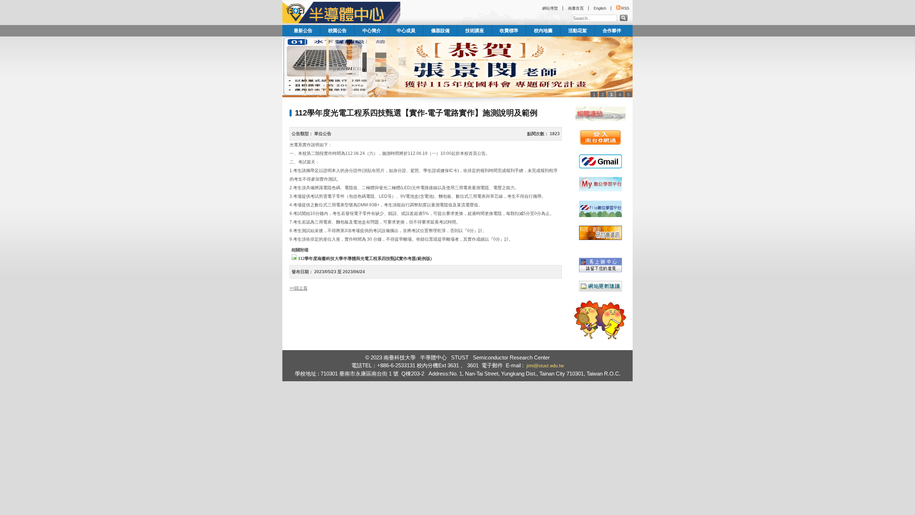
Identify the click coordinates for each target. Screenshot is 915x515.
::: (284, 23)
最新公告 (303, 30)
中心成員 (406, 30)
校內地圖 (543, 30)
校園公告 (337, 30)
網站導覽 (550, 8)
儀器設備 (440, 30)
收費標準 (509, 30)
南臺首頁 (576, 8)
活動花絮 (577, 30)
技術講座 (474, 30)
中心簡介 (371, 30)
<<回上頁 (298, 288)
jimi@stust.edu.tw (545, 365)
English (600, 8)
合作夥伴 (612, 30)
